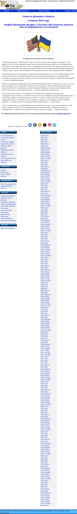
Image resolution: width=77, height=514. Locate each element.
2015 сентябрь (46, 404)
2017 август (45, 356)
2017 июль (44, 359)
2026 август (45, 135)
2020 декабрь (45, 274)
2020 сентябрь (46, 280)
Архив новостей (22, 11)
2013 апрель (45, 464)
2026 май (44, 142)
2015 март (44, 416)
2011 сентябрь (46, 503)
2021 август (45, 257)
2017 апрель (45, 365)
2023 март (44, 218)
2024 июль (44, 185)
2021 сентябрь (46, 255)
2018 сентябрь (46, 330)
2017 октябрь (45, 352)
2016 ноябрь (45, 375)
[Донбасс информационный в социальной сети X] (45, 126)
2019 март (44, 317)
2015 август (45, 406)
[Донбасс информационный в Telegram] (54, 126)
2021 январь (45, 272)
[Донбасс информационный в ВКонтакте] (30, 126)
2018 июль (44, 334)
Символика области (7, 144)
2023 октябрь (45, 204)
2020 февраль (46, 294)
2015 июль (44, 408)
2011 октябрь (45, 501)
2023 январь (45, 222)
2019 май (44, 313)
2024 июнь (44, 187)
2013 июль (44, 458)
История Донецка (7, 135)
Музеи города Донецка (8, 184)
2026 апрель (45, 144)
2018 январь (45, 346)
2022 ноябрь (45, 226)
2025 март (44, 168)
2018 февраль (46, 344)
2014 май (44, 437)
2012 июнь (44, 485)
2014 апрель (45, 439)
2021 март (44, 268)
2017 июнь (44, 361)
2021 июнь (44, 261)
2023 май (44, 214)
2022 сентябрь (46, 230)
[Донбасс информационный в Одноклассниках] (40, 126)
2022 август (45, 232)
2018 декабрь (45, 323)
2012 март (44, 491)
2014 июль (44, 433)
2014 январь (45, 445)
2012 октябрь (45, 476)
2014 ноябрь (45, 425)
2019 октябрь (45, 303)
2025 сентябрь (46, 158)
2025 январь (45, 173)
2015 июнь (44, 410)
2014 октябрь (45, 427)
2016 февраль (46, 394)
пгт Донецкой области (8, 158)
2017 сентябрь (46, 354)
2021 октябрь (45, 253)
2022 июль (44, 235)
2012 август (45, 480)
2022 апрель (45, 241)
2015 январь (45, 420)
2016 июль (44, 383)
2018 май (44, 338)
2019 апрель (45, 315)
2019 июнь (44, 311)
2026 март (44, 146)
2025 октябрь (45, 156)
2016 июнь (44, 385)
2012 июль (44, 482)
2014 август (45, 431)
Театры (3, 170)
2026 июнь (44, 139)
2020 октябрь (45, 278)
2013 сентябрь (46, 454)
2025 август (45, 160)
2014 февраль (46, 443)
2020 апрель (45, 290)
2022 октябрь (45, 228)
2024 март (44, 193)
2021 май (44, 263)
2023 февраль (46, 220)
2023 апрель (45, 216)
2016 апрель (45, 390)
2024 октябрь (45, 179)
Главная (6, 11)
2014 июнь (44, 435)
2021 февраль (46, 270)
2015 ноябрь (45, 400)
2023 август (45, 208)
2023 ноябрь (45, 201)
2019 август (45, 307)
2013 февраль (46, 468)
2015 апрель (45, 414)
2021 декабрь (45, 249)
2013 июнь (44, 460)
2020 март (44, 292)
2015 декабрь (45, 398)
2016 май (44, 387)
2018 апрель (45, 340)
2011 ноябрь (45, 499)
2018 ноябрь (45, 325)
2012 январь (45, 495)
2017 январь (45, 371)
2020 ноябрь (45, 276)
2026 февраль (46, 148)
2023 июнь (44, 212)
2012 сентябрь (46, 478)
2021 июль (44, 259)
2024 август (45, 183)
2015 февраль (46, 418)
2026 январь (45, 150)
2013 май (44, 462)
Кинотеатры (5, 172)
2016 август (45, 381)
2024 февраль (46, 195)
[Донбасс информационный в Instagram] (49, 126)
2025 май (44, 164)
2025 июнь (44, 162)
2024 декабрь (45, 175)
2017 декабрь (45, 348)
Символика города (7, 142)
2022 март (44, 243)
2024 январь (45, 197)
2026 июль (44, 137)
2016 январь (45, 396)
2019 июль (44, 309)
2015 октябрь (45, 402)
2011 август (45, 505)
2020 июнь (44, 286)
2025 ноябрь (45, 154)
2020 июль (44, 284)
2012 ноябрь (45, 474)
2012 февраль (46, 493)
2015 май (44, 412)
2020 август (45, 282)
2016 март (44, 392)
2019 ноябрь (45, 301)
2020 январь (45, 297)
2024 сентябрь (46, 181)
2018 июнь (44, 336)
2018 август (45, 332)
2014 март (44, 441)
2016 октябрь (45, 377)
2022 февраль (46, 245)
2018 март (44, 342)
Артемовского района (8, 220)
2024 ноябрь (45, 177)
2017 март (44, 367)
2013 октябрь (45, 451)
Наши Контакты (44, 11)
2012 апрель (45, 489)
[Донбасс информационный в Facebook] (35, 126)
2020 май (44, 288)
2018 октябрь (45, 328)
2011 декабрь (45, 497)
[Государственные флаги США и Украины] (38, 55)
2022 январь (45, 247)
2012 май (44, 487)
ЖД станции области (8, 228)
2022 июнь (44, 237)
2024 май (44, 189)
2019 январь (45, 321)
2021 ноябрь (45, 251)
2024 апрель (45, 191)
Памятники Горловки (8, 202)
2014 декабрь (45, 423)
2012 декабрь (45, 472)
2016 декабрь (45, 373)
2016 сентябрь (46, 379)
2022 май (44, 239)
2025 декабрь (45, 152)
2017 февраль (46, 369)
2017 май (44, 363)
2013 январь (45, 470)
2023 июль (44, 210)
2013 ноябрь (45, 449)
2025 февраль (46, 170)
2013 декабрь (45, 447)
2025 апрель (45, 166)
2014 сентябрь (46, 429)
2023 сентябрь (46, 206)
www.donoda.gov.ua (64, 113)
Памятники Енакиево (8, 206)
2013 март (44, 466)
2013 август (45, 456)
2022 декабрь (45, 224)
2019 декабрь (45, 299)
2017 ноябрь (45, 350)
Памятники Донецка (8, 196)
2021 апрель (45, 266)
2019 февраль (46, 319)
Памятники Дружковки (8, 204)
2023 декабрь (45, 199)
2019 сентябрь (46, 305)
